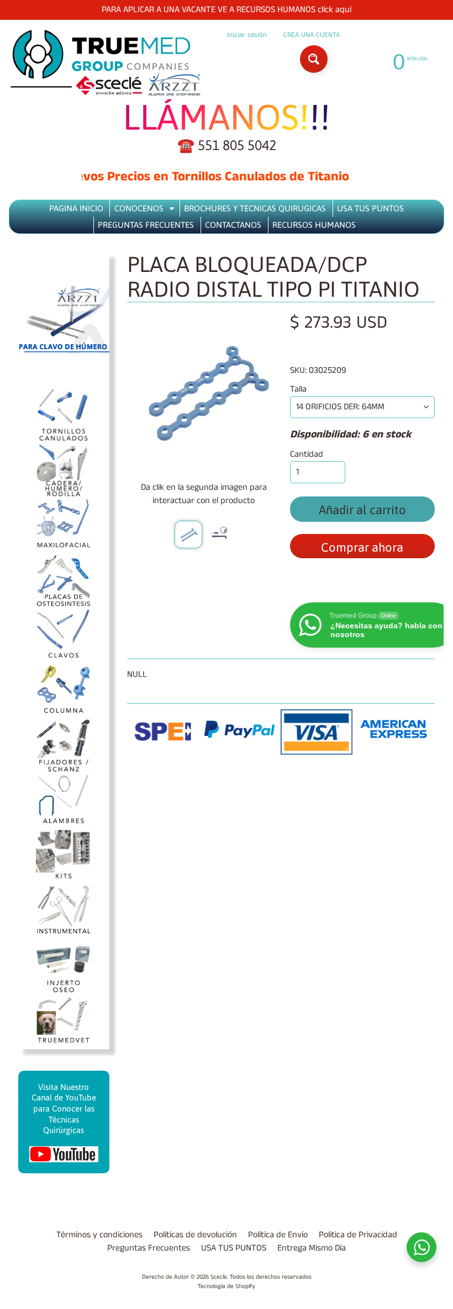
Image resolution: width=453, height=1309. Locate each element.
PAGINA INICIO (76, 208)
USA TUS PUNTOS (370, 208)
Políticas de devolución (195, 1234)
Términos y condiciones (99, 1234)
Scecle (218, 1277)
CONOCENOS (145, 210)
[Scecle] (105, 63)
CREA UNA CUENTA (311, 35)
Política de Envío (278, 1234)
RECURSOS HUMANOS (314, 224)
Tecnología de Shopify (226, 1286)
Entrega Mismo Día (311, 1248)
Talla (298, 389)
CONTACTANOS (233, 224)
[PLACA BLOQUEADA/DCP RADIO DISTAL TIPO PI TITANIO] (188, 534)
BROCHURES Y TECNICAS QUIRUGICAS (255, 208)
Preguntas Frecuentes (148, 1248)
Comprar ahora (362, 547)
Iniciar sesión (247, 35)
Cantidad (306, 454)
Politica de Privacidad (358, 1234)
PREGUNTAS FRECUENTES (146, 224)
